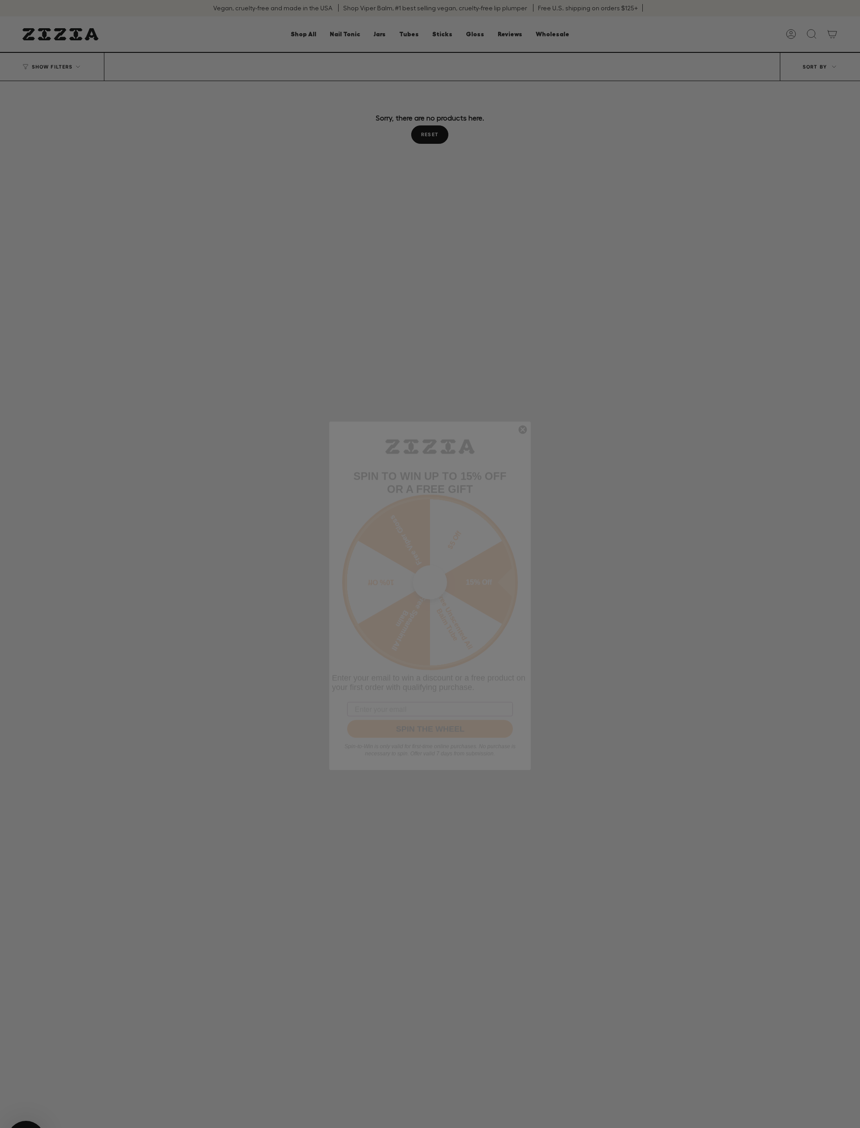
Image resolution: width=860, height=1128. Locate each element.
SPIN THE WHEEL (430, 697)
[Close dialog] (522, 397)
